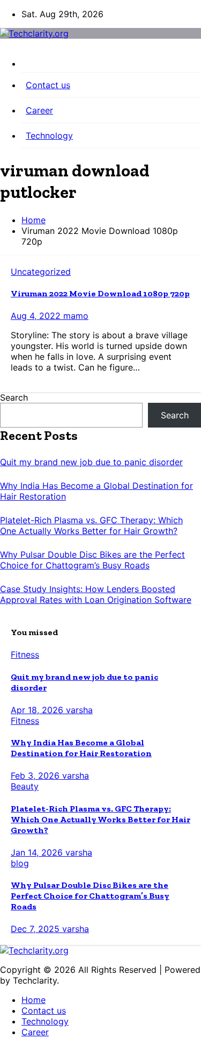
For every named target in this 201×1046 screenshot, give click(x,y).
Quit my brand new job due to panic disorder (91, 462)
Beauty (25, 786)
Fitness (25, 654)
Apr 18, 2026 (38, 710)
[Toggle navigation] (3, 47)
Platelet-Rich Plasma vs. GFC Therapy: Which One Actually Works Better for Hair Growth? (91, 525)
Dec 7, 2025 (36, 928)
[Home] (111, 65)
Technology (49, 135)
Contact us (48, 85)
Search (14, 397)
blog (20, 863)
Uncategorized (41, 271)
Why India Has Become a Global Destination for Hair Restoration (81, 747)
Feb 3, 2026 (36, 775)
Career (39, 110)
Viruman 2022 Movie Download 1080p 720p (100, 293)
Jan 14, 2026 (38, 852)
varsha (79, 710)
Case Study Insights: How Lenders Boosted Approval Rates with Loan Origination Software (95, 594)
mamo (75, 315)
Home (33, 220)
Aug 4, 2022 (37, 315)
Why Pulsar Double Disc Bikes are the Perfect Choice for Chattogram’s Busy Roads (92, 560)
